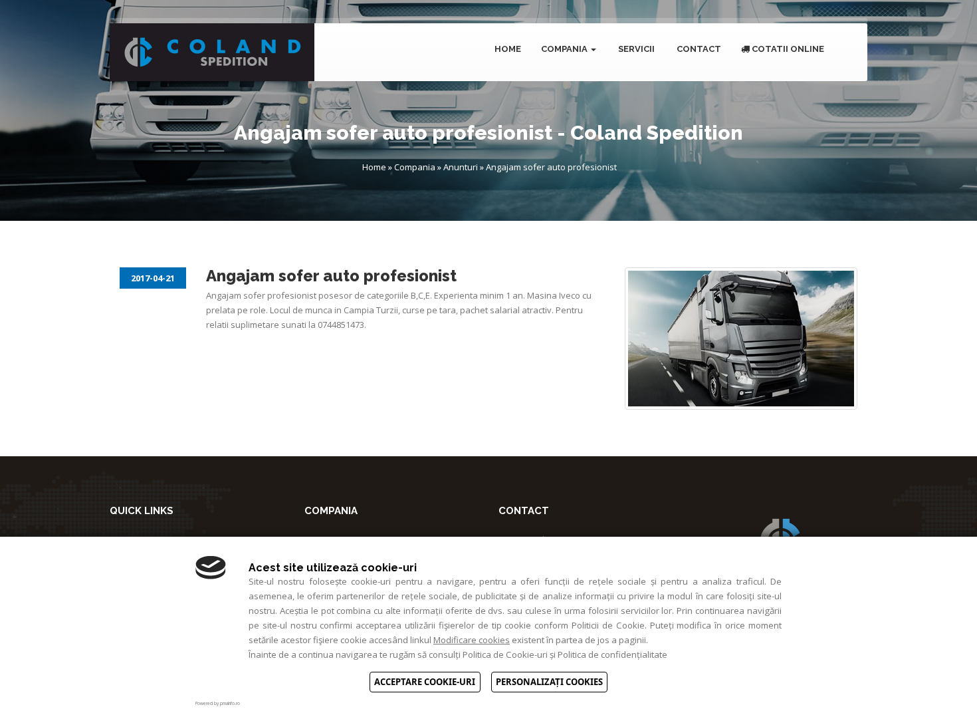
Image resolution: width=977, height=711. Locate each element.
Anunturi (460, 167)
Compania (565, 49)
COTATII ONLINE (787, 49)
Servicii (635, 49)
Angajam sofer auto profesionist (551, 167)
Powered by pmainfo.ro (217, 703)
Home (506, 49)
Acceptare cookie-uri (424, 682)
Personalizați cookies (549, 682)
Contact (698, 49)
